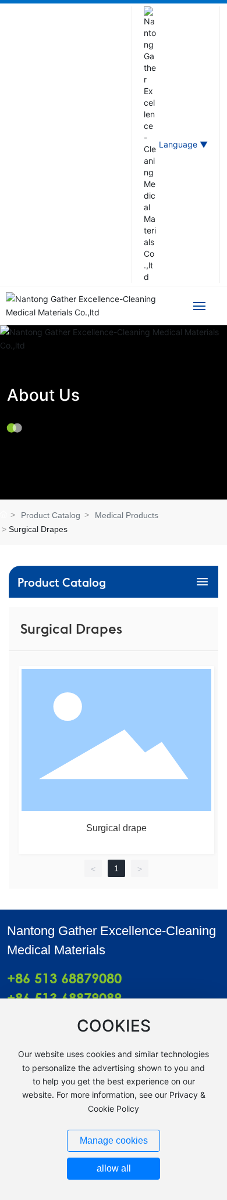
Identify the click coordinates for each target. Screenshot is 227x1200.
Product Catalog (50, 515)
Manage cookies (114, 1140)
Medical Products (126, 515)
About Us (43, 394)
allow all (114, 1168)
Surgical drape (116, 828)
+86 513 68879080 (64, 978)
